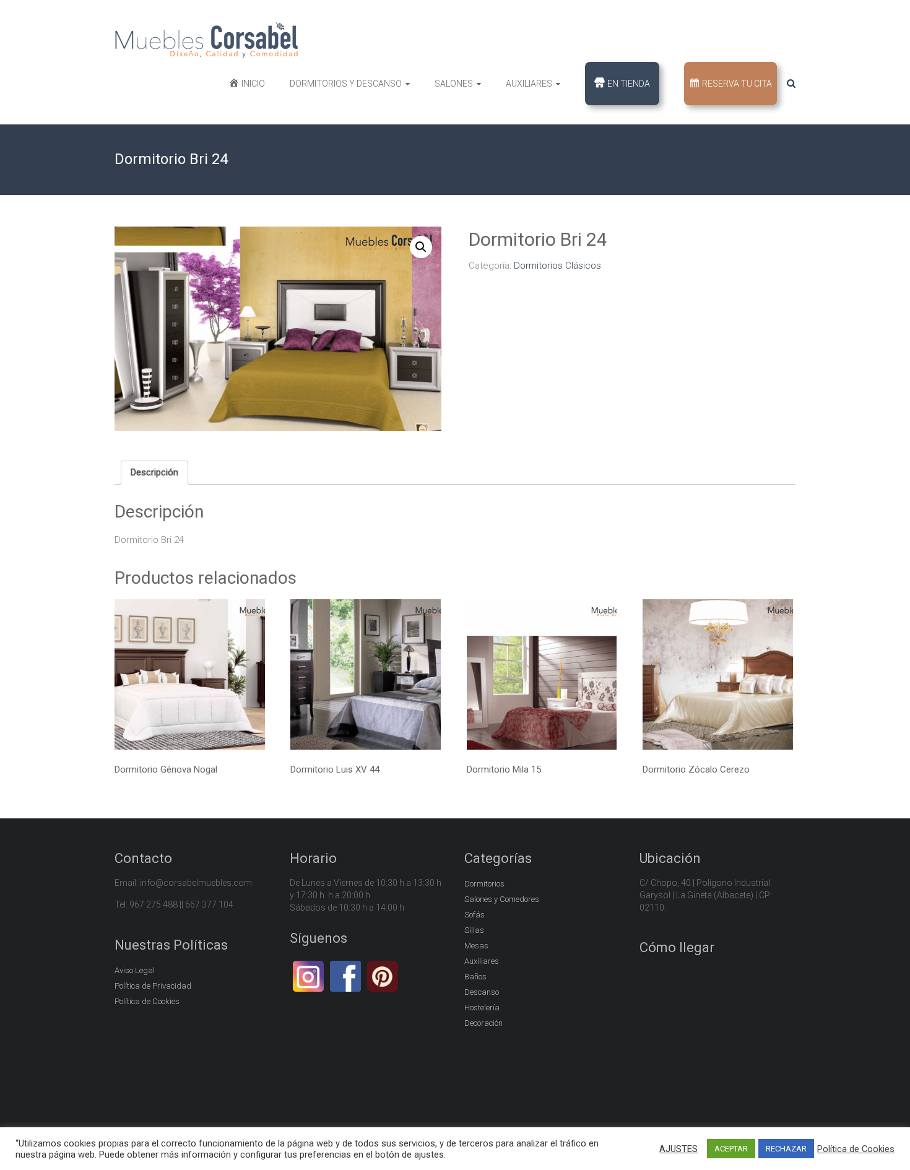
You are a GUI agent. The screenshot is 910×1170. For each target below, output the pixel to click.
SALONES (454, 84)
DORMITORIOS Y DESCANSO (346, 84)
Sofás (474, 914)
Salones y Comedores (501, 899)
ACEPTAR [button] (731, 1148)
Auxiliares (481, 961)
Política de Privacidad (153, 985)
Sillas (474, 930)
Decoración (483, 1023)
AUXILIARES (529, 84)
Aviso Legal (135, 970)
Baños (475, 976)
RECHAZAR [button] (786, 1148)
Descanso (481, 992)
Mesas (476, 945)
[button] (421, 247)
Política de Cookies (147, 1001)
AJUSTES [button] (678, 1149)
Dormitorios (484, 883)
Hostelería (482, 1007)
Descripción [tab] (154, 472)
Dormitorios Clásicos (557, 265)
